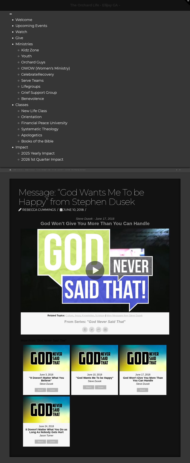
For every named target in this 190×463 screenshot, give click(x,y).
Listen (52, 390)
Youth (26, 56)
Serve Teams (32, 80)
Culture (69, 315)
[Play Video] (95, 270)
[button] (187, 3)
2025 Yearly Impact (38, 153)
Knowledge (88, 315)
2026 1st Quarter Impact (42, 159)
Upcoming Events (31, 26)
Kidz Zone (30, 50)
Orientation (31, 117)
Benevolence (32, 98)
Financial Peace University (44, 123)
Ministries (24, 44)
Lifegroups (30, 86)
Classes (21, 105)
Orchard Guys (33, 62)
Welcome (23, 20)
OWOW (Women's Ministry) (45, 68)
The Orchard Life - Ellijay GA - (95, 5)
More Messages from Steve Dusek (124, 315)
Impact (21, 147)
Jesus (78, 315)
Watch (21, 32)
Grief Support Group (39, 92)
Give (19, 38)
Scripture (100, 315)
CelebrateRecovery (37, 74)
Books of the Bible (37, 141)
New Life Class (34, 111)
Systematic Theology (39, 129)
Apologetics (31, 135)
